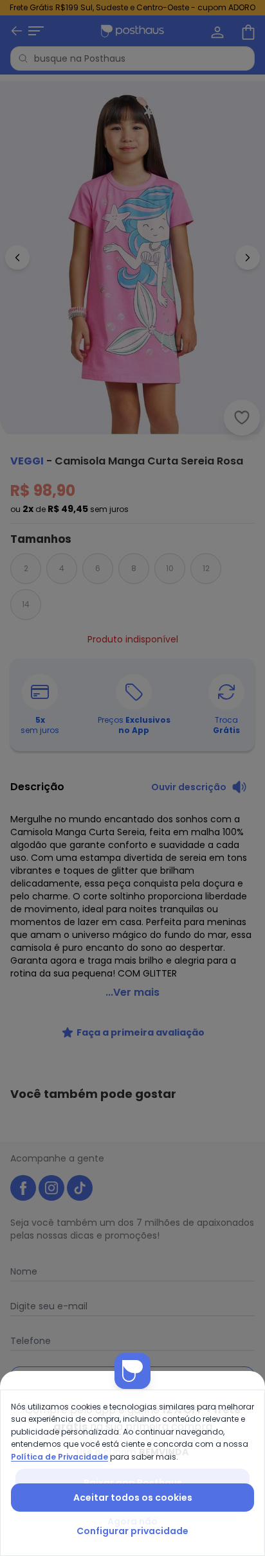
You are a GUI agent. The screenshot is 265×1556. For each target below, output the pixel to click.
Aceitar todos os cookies (132, 1497)
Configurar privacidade (132, 1531)
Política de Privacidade (59, 1456)
